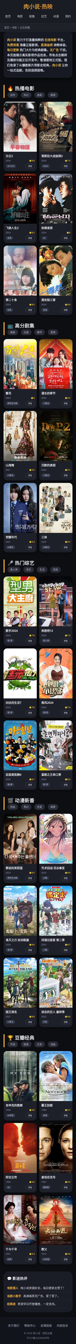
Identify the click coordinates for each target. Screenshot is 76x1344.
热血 (12, 806)
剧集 (32, 16)
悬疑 (12, 332)
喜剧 (39, 95)
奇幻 (26, 806)
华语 (12, 1044)
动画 (53, 1044)
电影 (20, 16)
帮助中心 (30, 1326)
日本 (39, 1044)
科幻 (26, 95)
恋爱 (39, 806)
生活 (42, 569)
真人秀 (14, 569)
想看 (30, 166)
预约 (68, 16)
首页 (8, 16)
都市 (39, 332)
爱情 (53, 332)
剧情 (53, 95)
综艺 (44, 16)
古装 (26, 332)
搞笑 (53, 806)
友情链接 (46, 1326)
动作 (12, 95)
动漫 (56, 16)
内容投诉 (62, 1326)
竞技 (55, 569)
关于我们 (13, 1326)
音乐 (28, 569)
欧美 (26, 1044)
